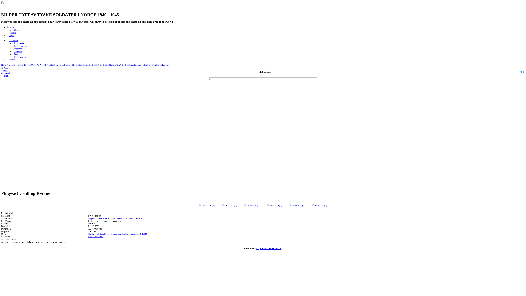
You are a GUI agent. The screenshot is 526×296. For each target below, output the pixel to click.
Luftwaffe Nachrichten (110, 65)
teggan (91, 218)
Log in (43, 242)
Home (4, 65)
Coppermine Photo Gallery (269, 248)
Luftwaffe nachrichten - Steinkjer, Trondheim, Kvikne (145, 65)
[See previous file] (523, 71)
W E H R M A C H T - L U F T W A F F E (28, 65)
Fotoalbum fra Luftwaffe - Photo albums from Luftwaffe (73, 65)
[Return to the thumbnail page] (5, 71)
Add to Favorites (95, 236)
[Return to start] (521, 71)
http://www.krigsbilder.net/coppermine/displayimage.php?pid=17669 (117, 234)
